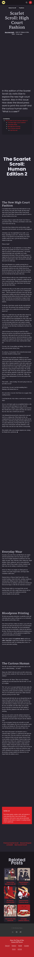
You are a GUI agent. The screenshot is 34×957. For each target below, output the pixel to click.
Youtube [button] (26, 945)
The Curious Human (14, 128)
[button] (30, 2)
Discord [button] (7, 945)
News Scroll (12, 8)
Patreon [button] (14, 945)
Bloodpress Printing (14, 126)
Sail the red (13, 130)
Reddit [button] (20, 945)
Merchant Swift (9, 32)
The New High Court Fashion (17, 122)
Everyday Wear (12, 124)
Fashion (21, 8)
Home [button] (13, 949)
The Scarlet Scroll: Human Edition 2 (16, 121)
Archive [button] (20, 949)
